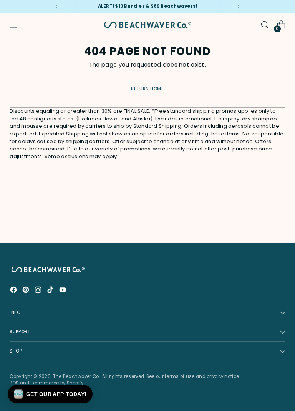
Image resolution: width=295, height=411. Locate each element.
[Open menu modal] (14, 25)
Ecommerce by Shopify (57, 383)
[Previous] (56, 6)
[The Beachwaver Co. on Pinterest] (26, 291)
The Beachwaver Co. (76, 376)
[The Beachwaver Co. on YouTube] (63, 291)
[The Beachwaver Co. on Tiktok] (51, 291)
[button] (50, 394)
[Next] (238, 6)
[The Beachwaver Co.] (147, 24)
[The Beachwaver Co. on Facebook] (14, 291)
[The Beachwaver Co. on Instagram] (38, 291)
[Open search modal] (265, 25)
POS (14, 383)
